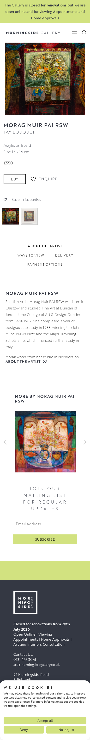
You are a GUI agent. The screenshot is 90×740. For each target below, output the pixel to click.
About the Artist (23, 361)
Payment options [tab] (45, 264)
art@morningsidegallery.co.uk (36, 664)
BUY (14, 179)
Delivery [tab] (64, 255)
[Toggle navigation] (74, 33)
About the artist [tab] (45, 246)
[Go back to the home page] (33, 33)
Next (85, 442)
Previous (5, 442)
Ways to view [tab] (31, 255)
